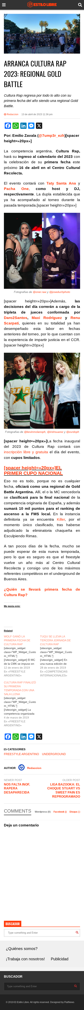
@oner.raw (39, 291)
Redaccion (12, 114)
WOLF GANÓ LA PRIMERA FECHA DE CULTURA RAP (17, 640)
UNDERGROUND (54, 754)
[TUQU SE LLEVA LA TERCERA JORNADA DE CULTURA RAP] (58, 655)
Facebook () (60, 811)
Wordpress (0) (43, 811)
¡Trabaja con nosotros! (25, 959)
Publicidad (59, 959)
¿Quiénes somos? (22, 948)
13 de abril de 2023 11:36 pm (37, 114)
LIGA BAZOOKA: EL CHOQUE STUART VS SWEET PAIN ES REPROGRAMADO (63, 790)
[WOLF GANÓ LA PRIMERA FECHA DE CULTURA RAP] (22, 655)
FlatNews (69, 1002)
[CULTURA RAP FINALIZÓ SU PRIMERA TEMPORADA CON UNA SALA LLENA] (22, 703)
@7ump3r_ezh (51, 135)
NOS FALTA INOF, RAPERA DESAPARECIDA (17, 788)
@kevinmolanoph (35, 431)
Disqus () (75, 811)
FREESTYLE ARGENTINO (21, 754)
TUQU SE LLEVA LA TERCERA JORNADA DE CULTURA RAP (55, 640)
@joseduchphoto (59, 291)
